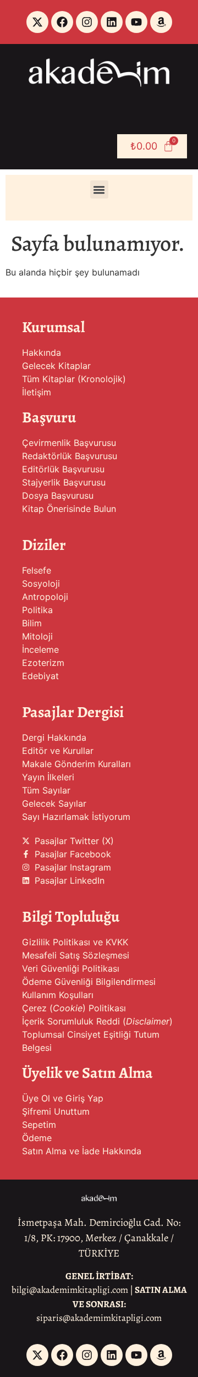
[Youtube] (136, 22)
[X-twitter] (37, 22)
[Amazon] (161, 22)
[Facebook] (62, 22)
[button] (99, 189)
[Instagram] (87, 22)
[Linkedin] (112, 22)
